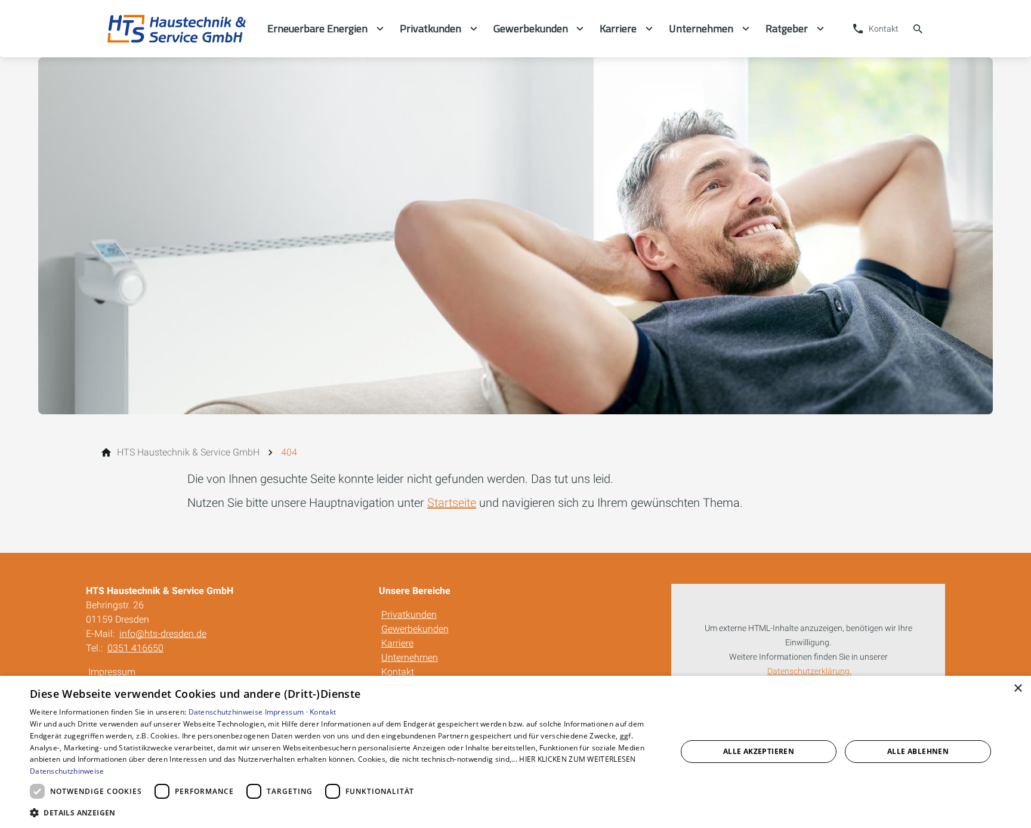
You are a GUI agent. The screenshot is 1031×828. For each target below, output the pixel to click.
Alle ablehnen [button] (918, 751)
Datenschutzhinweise (226, 712)
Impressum (111, 672)
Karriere (397, 643)
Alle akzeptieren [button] (758, 751)
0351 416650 (135, 648)
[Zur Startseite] (176, 29)
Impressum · (287, 712)
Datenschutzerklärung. (809, 671)
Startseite (451, 502)
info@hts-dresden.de (162, 633)
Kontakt (397, 672)
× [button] (1017, 688)
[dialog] (515, 752)
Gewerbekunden (415, 629)
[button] (344, 812)
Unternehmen (409, 657)
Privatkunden (409, 614)
